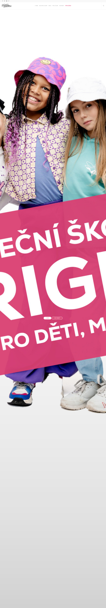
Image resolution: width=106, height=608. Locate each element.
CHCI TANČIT (57, 318)
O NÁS (47, 318)
